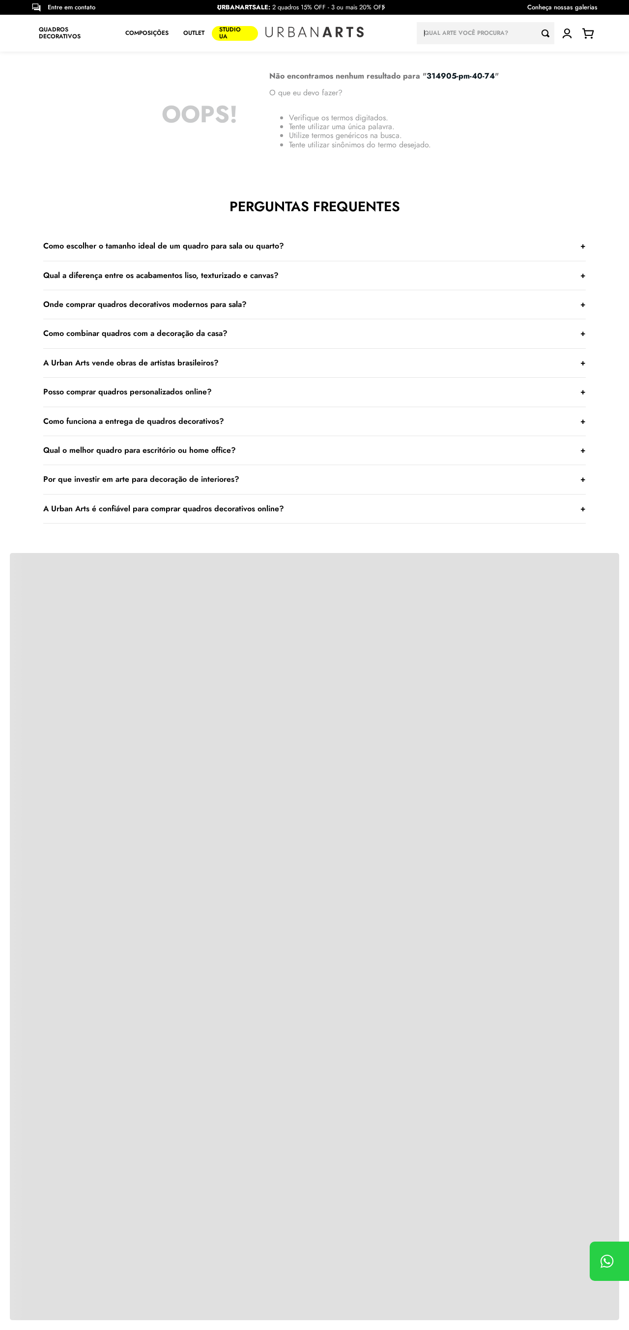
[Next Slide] (383, 7)
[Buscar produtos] (548, 33)
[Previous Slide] (218, 7)
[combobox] (485, 33)
